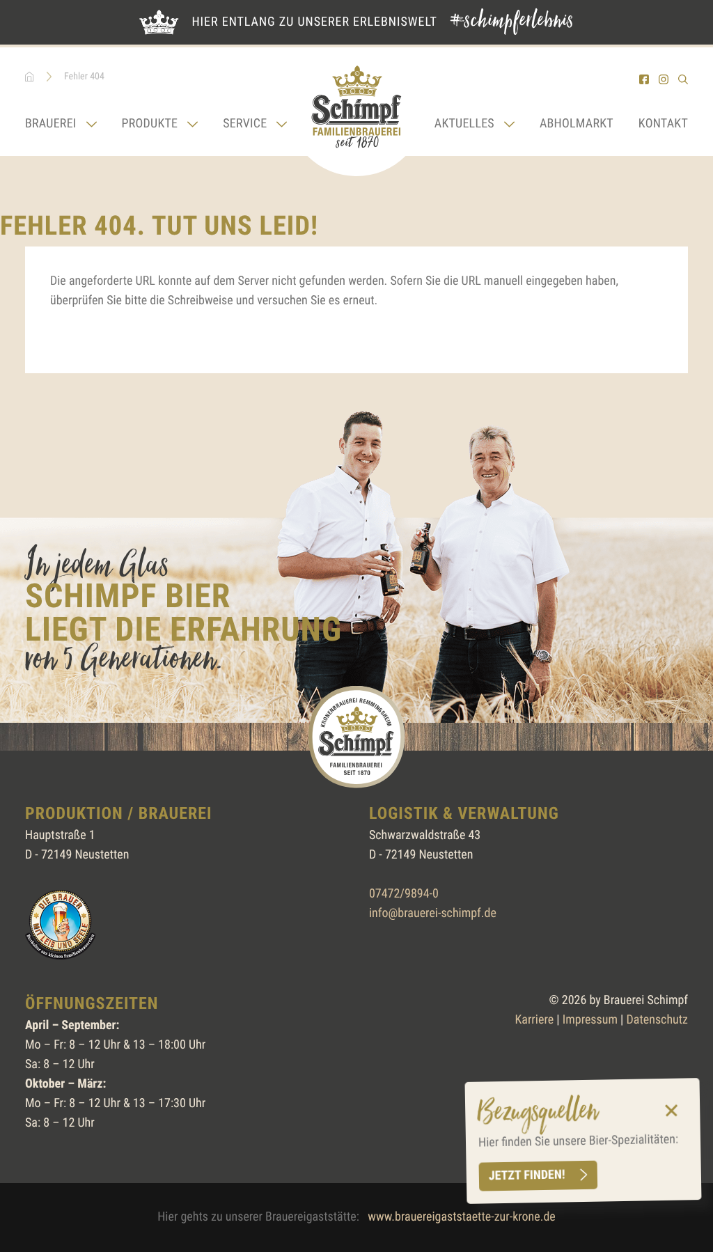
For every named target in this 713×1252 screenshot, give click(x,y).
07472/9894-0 (404, 893)
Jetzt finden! (527, 1176)
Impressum (590, 1019)
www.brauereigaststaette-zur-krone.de (461, 1217)
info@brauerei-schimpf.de (432, 913)
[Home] (356, 111)
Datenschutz (657, 1019)
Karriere (534, 1019)
